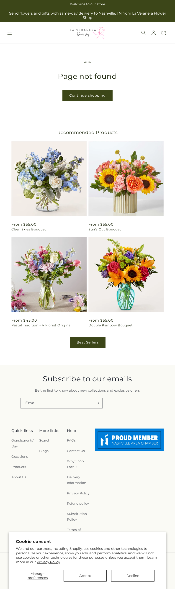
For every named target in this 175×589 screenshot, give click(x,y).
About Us (18, 477)
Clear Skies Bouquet (28, 229)
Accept (85, 576)
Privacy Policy (48, 562)
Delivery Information (76, 480)
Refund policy (78, 503)
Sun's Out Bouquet (104, 229)
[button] (10, 33)
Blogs (44, 451)
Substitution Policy (77, 517)
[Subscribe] (97, 403)
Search (44, 440)
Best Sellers (88, 342)
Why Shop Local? (75, 464)
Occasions (19, 457)
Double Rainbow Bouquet (110, 325)
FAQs (71, 440)
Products (18, 467)
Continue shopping (87, 95)
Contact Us (76, 451)
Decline (132, 576)
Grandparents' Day (22, 443)
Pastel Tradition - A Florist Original (41, 325)
